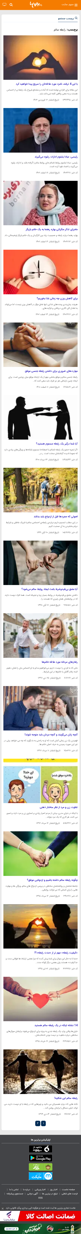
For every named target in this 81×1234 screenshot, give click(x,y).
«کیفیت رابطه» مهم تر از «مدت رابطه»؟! (56, 953)
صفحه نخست (68, 1189)
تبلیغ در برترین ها (50, 1194)
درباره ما (27, 1189)
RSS (40, 1198)
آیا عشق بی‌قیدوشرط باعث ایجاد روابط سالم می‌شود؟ (49, 589)
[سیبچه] (40, 1149)
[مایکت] (40, 1176)
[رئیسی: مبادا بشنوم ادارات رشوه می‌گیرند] (40, 130)
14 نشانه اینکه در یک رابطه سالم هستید (56, 1025)
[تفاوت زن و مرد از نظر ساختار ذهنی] (40, 781)
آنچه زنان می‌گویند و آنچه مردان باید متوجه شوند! (51, 735)
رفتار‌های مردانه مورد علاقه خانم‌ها (60, 662)
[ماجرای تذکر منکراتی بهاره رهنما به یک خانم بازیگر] (40, 203)
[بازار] (40, 1167)
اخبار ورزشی (40, 1189)
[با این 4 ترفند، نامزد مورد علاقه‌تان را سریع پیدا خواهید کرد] (40, 57)
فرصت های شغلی (70, 1194)
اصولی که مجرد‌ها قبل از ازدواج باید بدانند (56, 517)
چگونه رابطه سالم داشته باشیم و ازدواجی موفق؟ (52, 880)
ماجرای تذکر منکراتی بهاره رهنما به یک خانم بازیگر (52, 229)
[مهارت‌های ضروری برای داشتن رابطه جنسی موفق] (40, 345)
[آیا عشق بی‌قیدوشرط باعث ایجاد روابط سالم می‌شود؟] (40, 563)
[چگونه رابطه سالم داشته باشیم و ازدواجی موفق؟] (40, 853)
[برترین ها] (36, 5)
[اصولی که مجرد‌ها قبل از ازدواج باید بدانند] (40, 490)
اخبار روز (54, 1189)
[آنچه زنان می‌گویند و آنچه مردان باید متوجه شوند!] (40, 708)
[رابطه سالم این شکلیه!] (40, 1071)
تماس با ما (14, 1189)
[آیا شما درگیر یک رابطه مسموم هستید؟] (40, 417)
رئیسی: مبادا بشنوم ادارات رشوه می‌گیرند (56, 157)
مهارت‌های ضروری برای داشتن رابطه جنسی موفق (51, 371)
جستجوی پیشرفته (15, 1194)
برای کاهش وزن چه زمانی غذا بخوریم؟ (57, 299)
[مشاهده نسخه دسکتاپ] (4, 4)
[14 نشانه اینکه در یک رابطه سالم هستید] (40, 999)
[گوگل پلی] (40, 1158)
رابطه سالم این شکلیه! (66, 1098)
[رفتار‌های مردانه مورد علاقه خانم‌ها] (40, 635)
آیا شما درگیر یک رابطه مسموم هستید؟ (57, 444)
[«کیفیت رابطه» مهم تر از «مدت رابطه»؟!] (40, 926)
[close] (2, 1208)
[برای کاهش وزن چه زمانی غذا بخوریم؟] (40, 272)
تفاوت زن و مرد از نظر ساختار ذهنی (59, 807)
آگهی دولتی (32, 1194)
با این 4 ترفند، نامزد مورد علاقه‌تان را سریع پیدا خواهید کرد (47, 84)
